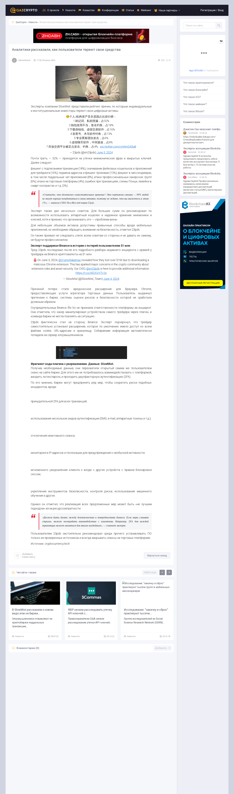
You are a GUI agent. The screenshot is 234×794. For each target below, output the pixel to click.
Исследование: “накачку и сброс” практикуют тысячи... (146, 611)
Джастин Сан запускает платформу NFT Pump (202, 129)
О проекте (53, 10)
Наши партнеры (168, 10)
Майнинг (146, 10)
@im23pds (93, 268)
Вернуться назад (157, 555)
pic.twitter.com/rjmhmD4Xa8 (118, 146)
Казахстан (89, 10)
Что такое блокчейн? (195, 89)
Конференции (110, 10)
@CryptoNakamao (69, 260)
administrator (24, 60)
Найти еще (150, 572)
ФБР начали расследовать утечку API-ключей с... (90, 611)
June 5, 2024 (105, 152)
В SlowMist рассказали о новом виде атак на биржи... (32, 611)
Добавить (28, 555)
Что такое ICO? (192, 97)
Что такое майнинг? (195, 104)
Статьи (130, 10)
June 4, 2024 (111, 278)
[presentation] (162, 572)
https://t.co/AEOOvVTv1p (91, 273)
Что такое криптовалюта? (198, 82)
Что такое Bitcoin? (193, 111)
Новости (70, 10)
